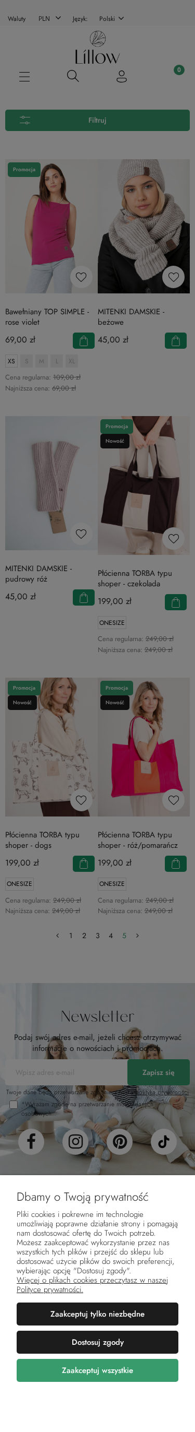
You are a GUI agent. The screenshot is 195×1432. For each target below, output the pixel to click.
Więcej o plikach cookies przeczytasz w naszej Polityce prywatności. (92, 1284)
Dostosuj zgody (98, 1342)
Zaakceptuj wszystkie (97, 1370)
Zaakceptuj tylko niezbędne (97, 1314)
